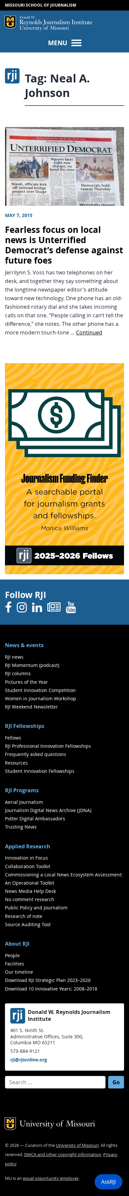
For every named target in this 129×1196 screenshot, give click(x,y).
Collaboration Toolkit (27, 866)
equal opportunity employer (51, 1178)
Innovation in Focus (26, 858)
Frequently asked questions (35, 754)
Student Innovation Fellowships (39, 771)
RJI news (14, 657)
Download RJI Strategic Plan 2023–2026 (48, 980)
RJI (56, 21)
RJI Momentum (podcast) (32, 665)
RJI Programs (22, 790)
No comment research (29, 899)
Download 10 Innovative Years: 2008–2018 (51, 989)
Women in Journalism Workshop (40, 698)
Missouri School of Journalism (40, 5)
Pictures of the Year (26, 682)
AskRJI (108, 1181)
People (12, 955)
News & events (24, 645)
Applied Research (27, 846)
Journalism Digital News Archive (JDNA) (48, 810)
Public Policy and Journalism (36, 907)
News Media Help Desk (30, 891)
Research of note (23, 916)
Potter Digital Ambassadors (35, 818)
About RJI (17, 943)
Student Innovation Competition (40, 690)
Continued (89, 332)
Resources (16, 763)
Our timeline (19, 972)
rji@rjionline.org (28, 1059)
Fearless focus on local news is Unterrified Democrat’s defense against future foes (64, 245)
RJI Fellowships (24, 726)
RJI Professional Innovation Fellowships (48, 746)
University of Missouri (44, 28)
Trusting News (21, 827)
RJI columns (18, 673)
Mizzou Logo (10, 22)
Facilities (14, 963)
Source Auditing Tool (28, 924)
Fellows (13, 738)
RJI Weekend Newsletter (31, 707)
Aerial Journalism (24, 802)
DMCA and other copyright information (62, 1154)
